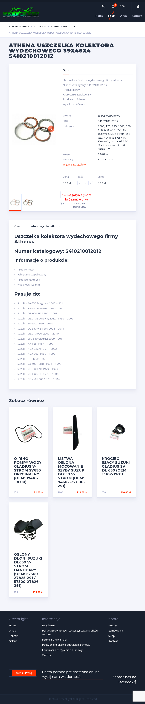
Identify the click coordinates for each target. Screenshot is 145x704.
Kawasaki (103, 141)
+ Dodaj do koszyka (29, 592)
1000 (101, 126)
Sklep (111, 636)
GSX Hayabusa (107, 137)
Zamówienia (115, 630)
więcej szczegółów (74, 164)
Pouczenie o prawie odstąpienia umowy (66, 644)
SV (108, 149)
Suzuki (54, 26)
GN (65, 26)
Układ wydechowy (109, 116)
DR (128, 133)
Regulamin (48, 625)
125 (73, 26)
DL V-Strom (117, 133)
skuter (112, 145)
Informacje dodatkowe (45, 226)
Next (51, 129)
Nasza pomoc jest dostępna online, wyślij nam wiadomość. (71, 674)
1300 (121, 126)
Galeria (13, 641)
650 (128, 126)
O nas (12, 630)
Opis (17, 226)
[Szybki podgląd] (41, 412)
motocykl (39, 26)
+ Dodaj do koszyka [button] (29, 492)
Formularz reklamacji (54, 639)
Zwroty (46, 655)
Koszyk (112, 625)
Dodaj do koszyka (79, 205)
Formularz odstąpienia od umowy (62, 650)
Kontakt (13, 636)
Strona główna (19, 26)
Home (12, 625)
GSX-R (121, 137)
